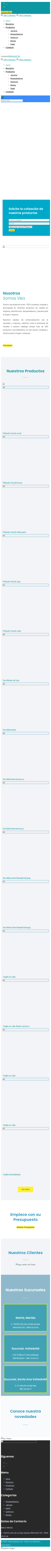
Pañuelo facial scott (12, 433)
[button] (25, 1189)
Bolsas (13, 41)
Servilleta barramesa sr (13, 779)
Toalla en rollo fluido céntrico (16, 1026)
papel (8, 1508)
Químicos (14, 38)
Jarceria (13, 31)
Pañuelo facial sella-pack (14, 532)
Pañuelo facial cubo (12, 631)
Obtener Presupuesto (26, 1227)
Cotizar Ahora (6, 12)
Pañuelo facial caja (11, 581)
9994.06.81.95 (14, 56)
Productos (10, 27)
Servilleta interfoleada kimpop (17, 878)
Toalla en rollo (9, 977)
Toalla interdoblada (11, 1174)
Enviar (12, 230)
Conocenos (7, 345)
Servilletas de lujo (11, 680)
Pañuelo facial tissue (12, 482)
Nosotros (10, 24)
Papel (12, 44)
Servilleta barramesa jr (13, 828)
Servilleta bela (9, 730)
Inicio (8, 21)
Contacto (10, 47)
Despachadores (16, 34)
